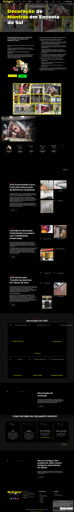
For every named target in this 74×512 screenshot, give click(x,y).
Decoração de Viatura (38, 1)
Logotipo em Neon (53, 151)
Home (16, 1)
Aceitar (56, 508)
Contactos (59, 1)
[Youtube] (18, 498)
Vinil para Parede (37, 375)
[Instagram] (13, 498)
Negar (63, 508)
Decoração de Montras (30, 1)
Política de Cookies (62, 510)
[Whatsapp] (11, 498)
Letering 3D (65, 169)
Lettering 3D (24, 1)
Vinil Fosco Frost (31, 151)
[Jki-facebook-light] (15, 498)
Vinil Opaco (37, 353)
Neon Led (20, 1)
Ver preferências (69, 508)
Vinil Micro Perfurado (46, 1)
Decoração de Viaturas (43, 151)
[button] (72, 501)
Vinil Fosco (54, 1)
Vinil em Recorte (57, 341)
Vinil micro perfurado (20, 151)
